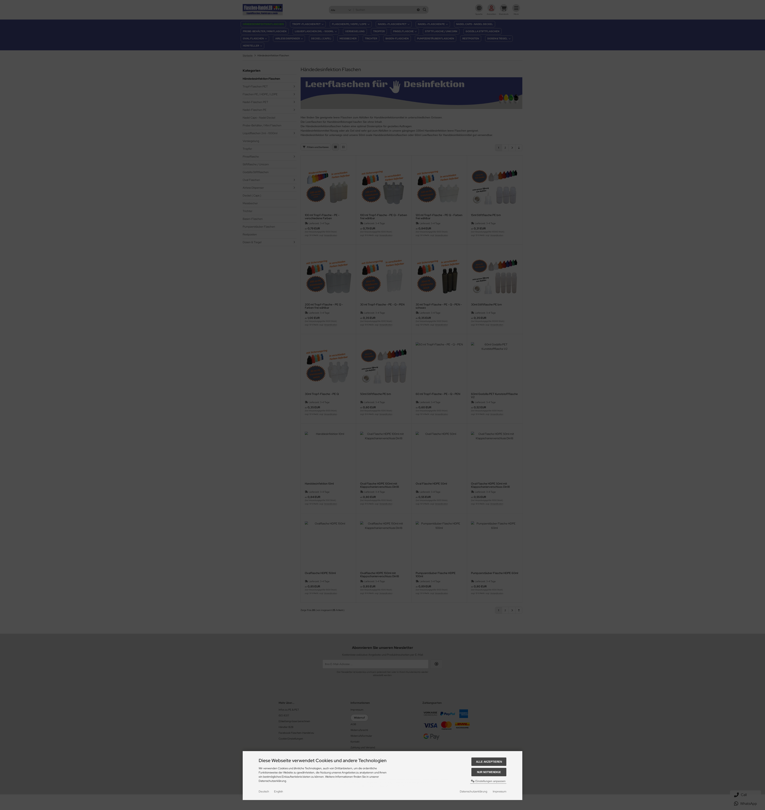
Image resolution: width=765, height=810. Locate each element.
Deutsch (264, 791)
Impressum (499, 791)
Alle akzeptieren (489, 761)
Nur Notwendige (489, 772)
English (278, 791)
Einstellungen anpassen (490, 781)
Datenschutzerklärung (473, 791)
